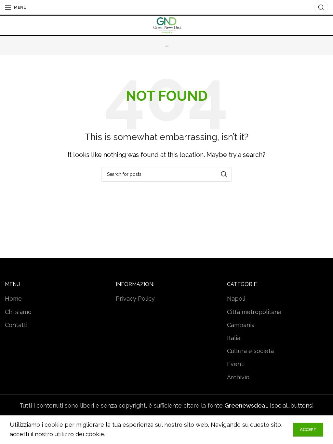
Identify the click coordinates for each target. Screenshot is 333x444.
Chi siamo (18, 311)
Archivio (238, 377)
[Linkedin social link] (175, 7)
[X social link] (156, 7)
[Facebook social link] (148, 7)
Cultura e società (250, 350)
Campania (241, 324)
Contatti (16, 324)
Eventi (236, 363)
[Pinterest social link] (165, 7)
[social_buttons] (269, 405)
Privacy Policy (135, 298)
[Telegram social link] (184, 7)
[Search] (321, 7)
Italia (233, 337)
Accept (308, 429)
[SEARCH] (224, 174)
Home (13, 298)
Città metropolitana (254, 311)
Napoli (236, 298)
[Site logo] (166, 24)
